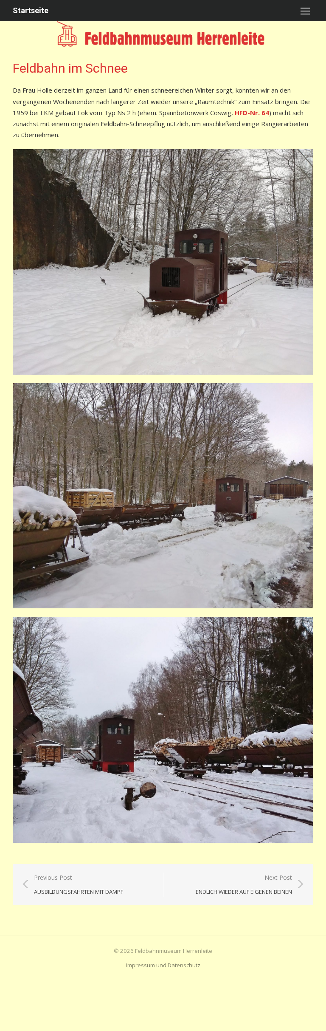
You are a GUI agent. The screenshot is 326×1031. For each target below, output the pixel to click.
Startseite (30, 10)
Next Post (244, 884)
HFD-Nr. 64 (252, 112)
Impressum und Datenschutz (163, 965)
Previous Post (78, 884)
